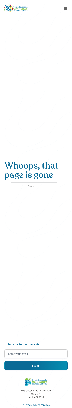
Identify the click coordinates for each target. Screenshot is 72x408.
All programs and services (36, 405)
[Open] (65, 8)
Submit (36, 365)
